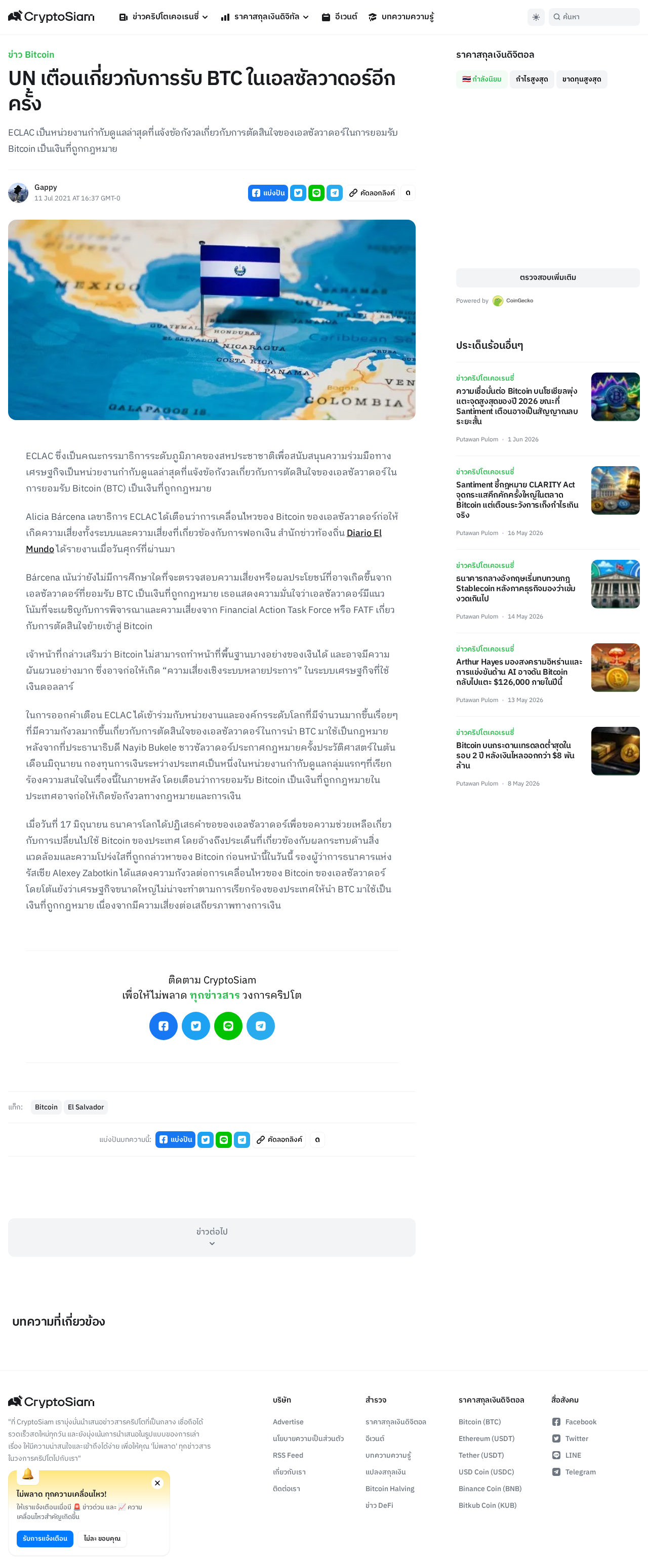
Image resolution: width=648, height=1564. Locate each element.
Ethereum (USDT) (487, 1438)
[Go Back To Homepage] (51, 17)
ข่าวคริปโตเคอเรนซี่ (166, 17)
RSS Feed (288, 1455)
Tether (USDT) (481, 1455)
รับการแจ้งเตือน (45, 1538)
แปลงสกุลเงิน (386, 1472)
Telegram (580, 1472)
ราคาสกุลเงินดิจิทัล (267, 17)
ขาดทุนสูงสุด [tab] (581, 79)
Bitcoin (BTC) (480, 1422)
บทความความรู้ (408, 17)
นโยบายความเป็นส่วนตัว (308, 1438)
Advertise (288, 1422)
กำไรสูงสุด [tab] (532, 79)
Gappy (45, 188)
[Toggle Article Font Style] (408, 193)
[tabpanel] (548, 178)
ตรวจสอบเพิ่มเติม (548, 277)
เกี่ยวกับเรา (289, 1472)
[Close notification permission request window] (157, 1483)
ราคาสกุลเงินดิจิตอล (396, 1422)
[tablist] (548, 75)
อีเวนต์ (346, 17)
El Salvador (86, 1107)
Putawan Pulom (477, 439)
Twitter (576, 1438)
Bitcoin (46, 1107)
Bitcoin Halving (390, 1489)
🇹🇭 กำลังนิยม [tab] (482, 79)
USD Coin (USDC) (486, 1472)
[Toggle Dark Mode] (536, 17)
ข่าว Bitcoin (31, 55)
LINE (573, 1455)
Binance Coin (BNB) (490, 1489)
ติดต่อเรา (286, 1489)
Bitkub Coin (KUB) (488, 1505)
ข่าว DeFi (379, 1505)
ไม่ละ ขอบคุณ (102, 1538)
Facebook (581, 1422)
